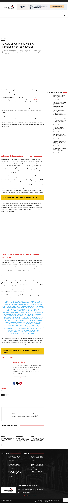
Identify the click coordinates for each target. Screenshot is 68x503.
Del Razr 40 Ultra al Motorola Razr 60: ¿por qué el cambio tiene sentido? (7, 439)
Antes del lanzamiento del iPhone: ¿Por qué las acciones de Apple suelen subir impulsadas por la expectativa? (14, 474)
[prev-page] (2, 445)
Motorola (3, 436)
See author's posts (19, 378)
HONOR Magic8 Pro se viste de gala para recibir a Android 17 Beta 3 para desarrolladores (37, 464)
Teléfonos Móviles (19, 436)
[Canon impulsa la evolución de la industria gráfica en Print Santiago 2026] (50, 143)
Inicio (2, 38)
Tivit (8, 395)
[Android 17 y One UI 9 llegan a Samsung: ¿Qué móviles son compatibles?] (27, 458)
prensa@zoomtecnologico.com (31, 495)
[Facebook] (11, 59)
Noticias (5, 38)
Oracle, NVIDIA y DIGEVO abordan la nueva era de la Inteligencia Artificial (58, 128)
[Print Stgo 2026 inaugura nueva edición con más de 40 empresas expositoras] (50, 136)
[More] (23, 59)
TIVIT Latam (37, 100)
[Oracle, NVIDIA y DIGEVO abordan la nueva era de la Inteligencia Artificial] (50, 129)
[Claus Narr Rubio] (2, 56)
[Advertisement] (34, 27)
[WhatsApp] (20, 59)
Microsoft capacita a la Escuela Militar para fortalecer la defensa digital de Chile (59, 149)
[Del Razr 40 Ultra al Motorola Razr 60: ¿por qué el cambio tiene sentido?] (8, 432)
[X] (14, 59)
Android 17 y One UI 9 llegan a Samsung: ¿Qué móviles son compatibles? (37, 457)
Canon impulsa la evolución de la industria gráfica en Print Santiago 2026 (59, 142)
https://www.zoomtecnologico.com (18, 411)
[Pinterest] (17, 59)
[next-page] (4, 445)
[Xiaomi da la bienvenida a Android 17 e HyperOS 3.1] (27, 471)
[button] (65, 15)
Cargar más (56, 154)
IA (5, 395)
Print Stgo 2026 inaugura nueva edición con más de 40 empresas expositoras (59, 135)
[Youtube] (17, 418)
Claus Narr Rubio (7, 56)
